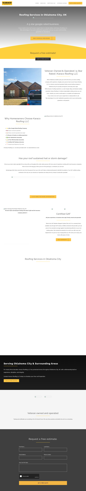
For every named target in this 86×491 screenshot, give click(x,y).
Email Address (22, 454)
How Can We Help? (23, 462)
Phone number (47, 454)
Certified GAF (63, 214)
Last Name (47, 446)
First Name (22, 446)
